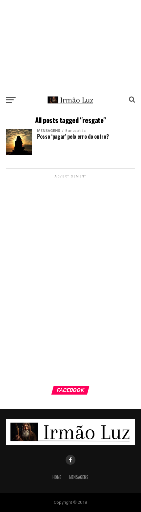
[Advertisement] (70, 46)
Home (56, 477)
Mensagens (79, 477)
